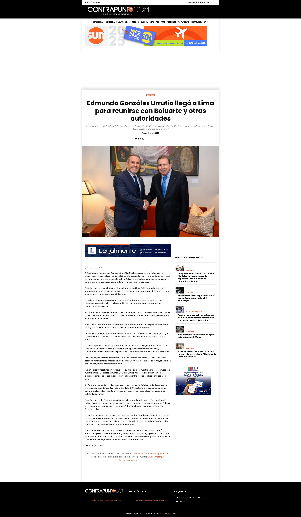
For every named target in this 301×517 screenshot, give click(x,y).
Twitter (122, 460)
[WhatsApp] (163, 139)
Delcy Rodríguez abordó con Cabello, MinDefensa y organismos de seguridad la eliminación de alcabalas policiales (196, 277)
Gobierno (190, 270)
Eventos (189, 292)
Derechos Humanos (194, 311)
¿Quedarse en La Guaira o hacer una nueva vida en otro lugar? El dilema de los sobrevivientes (197, 354)
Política (150, 95)
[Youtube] (177, 501)
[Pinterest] (158, 139)
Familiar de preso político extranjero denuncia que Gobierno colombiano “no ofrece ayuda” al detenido (196, 318)
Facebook (182, 497)
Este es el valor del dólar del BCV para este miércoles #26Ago (196, 336)
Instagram (132, 460)
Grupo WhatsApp (156, 456)
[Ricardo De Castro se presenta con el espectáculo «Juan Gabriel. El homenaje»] (180, 290)
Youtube (182, 501)
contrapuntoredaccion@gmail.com (152, 453)
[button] (215, 2)
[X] (152, 139)
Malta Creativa (171, 514)
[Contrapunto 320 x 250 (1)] (193, 396)
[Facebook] (147, 139)
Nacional (190, 348)
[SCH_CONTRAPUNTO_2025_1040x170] (146, 47)
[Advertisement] (150, 71)
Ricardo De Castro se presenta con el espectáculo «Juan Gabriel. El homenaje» (196, 298)
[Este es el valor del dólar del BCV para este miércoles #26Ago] (180, 329)
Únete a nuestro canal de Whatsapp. (106, 501)
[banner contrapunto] (128, 259)
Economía (190, 331)
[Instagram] (190, 497)
